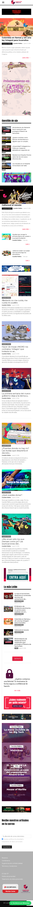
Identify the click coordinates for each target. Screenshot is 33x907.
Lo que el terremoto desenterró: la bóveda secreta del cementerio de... (22, 596)
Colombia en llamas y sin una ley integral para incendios (22, 621)
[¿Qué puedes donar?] (16, 480)
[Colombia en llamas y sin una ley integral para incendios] (16, 27)
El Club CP (5, 873)
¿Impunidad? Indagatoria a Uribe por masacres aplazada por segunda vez (21, 148)
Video (3, 133)
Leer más (25, 57)
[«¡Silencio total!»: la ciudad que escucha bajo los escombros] (6, 253)
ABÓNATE (17, 659)
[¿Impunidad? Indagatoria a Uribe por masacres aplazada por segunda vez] (6, 148)
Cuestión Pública (7, 43)
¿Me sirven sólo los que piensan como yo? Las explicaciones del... (13, 541)
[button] (3, 2)
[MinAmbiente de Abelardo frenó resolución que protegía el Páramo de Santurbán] (6, 130)
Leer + (28, 244)
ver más (17, 690)
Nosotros (5, 858)
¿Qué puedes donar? (12, 495)
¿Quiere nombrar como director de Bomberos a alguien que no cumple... (20, 139)
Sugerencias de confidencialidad (12, 863)
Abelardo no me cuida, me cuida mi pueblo (14, 301)
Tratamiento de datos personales (12, 879)
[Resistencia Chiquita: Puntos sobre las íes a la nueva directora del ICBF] (6, 157)
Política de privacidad (8, 876)
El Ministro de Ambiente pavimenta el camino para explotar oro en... (22, 609)
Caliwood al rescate (11, 205)
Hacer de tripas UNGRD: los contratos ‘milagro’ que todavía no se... (15, 349)
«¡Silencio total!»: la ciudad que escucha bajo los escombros (21, 252)
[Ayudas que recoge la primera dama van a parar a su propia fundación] (6, 237)
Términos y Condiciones (9, 866)
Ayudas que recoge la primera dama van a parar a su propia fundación (21, 236)
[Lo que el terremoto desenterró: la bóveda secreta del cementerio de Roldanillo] (8, 596)
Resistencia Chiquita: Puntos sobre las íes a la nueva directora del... (21, 157)
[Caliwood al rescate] (16, 195)
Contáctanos (6, 860)
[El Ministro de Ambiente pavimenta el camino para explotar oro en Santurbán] (8, 608)
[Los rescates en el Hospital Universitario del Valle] (6, 166)
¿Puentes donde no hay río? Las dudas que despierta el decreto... (15, 450)
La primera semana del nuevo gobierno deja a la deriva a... (16, 394)
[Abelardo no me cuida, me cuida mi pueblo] (16, 285)
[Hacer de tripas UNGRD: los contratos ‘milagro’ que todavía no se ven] (16, 332)
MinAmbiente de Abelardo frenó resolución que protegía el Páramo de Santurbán (22, 642)
